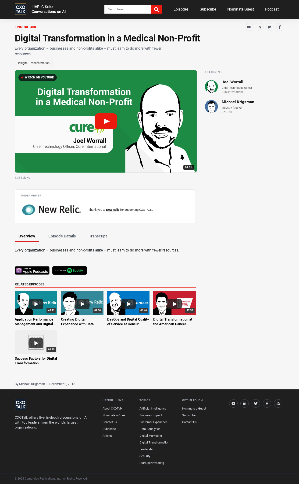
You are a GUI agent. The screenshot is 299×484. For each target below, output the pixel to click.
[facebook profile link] (267, 403)
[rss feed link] (278, 403)
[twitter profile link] (256, 403)
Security (144, 456)
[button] (106, 121)
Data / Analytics (149, 429)
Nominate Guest (240, 9)
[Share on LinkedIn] (260, 27)
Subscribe (208, 9)
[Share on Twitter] (270, 27)
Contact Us (110, 422)
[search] (156, 9)
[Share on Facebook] (280, 27)
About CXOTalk (112, 408)
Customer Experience (153, 422)
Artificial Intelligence (152, 408)
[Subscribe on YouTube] (249, 27)
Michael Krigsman (238, 102)
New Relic (112, 209)
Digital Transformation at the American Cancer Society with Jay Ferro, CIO (174, 324)
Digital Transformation (154, 442)
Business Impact (150, 415)
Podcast (272, 9)
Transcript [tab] (98, 236)
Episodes (181, 9)
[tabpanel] (149, 309)
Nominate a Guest (114, 415)
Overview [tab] (26, 236)
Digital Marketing (150, 435)
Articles (108, 435)
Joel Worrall (232, 82)
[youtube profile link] (233, 403)
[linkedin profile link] (244, 403)
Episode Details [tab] (62, 236)
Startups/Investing (151, 463)
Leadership (146, 449)
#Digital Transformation (34, 63)
